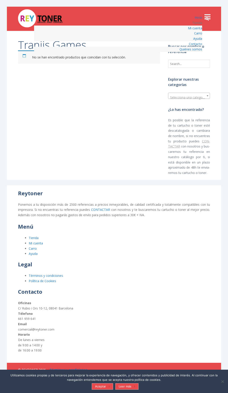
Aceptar (100, 386)
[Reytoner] (40, 18)
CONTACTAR (100, 209)
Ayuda (33, 253)
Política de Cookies (42, 281)
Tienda (34, 238)
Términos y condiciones (46, 275)
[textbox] (189, 97)
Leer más (125, 386)
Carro (33, 248)
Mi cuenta (36, 243)
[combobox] (189, 96)
